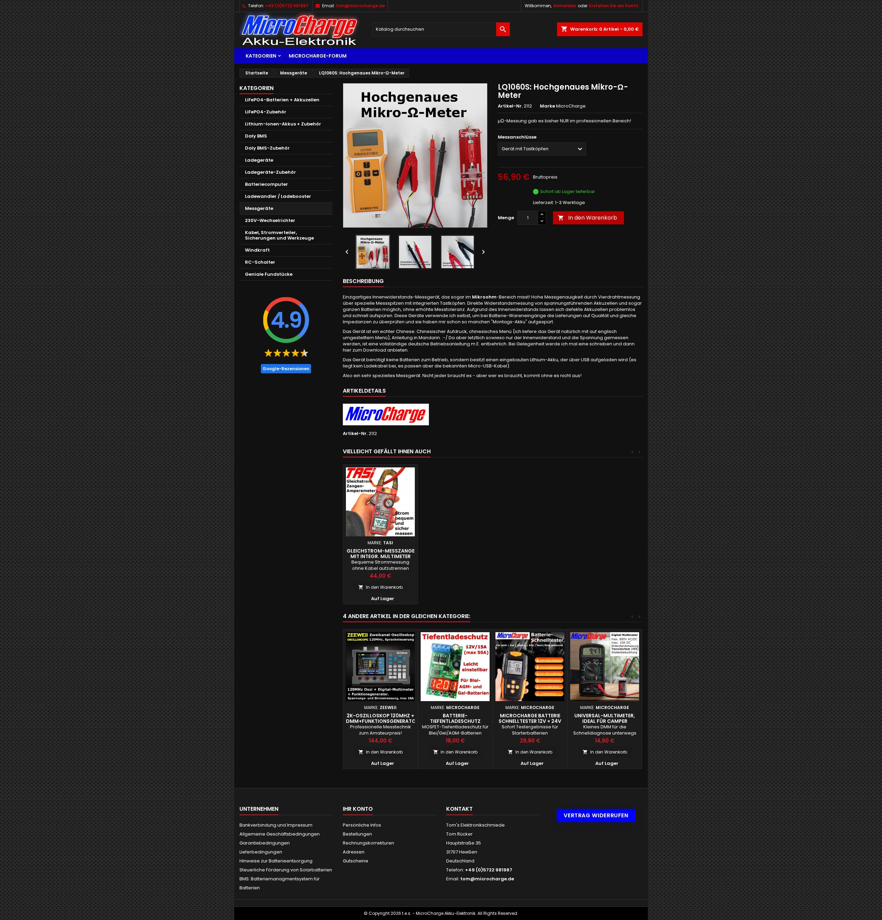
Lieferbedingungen (260, 852)
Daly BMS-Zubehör (267, 148)
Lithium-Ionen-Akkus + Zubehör (283, 124)
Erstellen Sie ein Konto (613, 6)
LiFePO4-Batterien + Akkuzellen (282, 100)
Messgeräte (259, 208)
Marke (547, 106)
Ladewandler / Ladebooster (278, 196)
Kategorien (261, 55)
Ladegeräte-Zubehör (270, 172)
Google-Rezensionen (286, 369)
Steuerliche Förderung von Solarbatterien (285, 870)
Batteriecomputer (266, 184)
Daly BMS (256, 136)
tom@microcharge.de (360, 6)
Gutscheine (355, 861)
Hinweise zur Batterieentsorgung (275, 861)
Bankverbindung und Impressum (275, 825)
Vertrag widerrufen (596, 815)
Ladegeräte (259, 160)
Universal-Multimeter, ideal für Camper (604, 718)
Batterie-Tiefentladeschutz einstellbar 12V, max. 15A (455, 721)
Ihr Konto (358, 809)
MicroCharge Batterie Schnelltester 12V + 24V (530, 718)
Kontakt (459, 809)
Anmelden (564, 6)
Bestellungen (357, 834)
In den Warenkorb (587, 218)
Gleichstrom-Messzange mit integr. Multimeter (380, 553)
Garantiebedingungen (264, 843)
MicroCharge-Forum (318, 55)
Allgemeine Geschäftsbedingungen (279, 834)
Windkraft (257, 250)
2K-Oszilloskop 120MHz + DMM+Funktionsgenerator (382, 718)
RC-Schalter (260, 262)
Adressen (354, 852)
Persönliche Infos (362, 825)
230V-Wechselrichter (270, 220)
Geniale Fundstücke (269, 274)
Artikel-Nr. (510, 106)
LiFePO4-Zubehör (265, 112)
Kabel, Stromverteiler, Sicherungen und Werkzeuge (279, 235)
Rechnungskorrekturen (368, 843)
